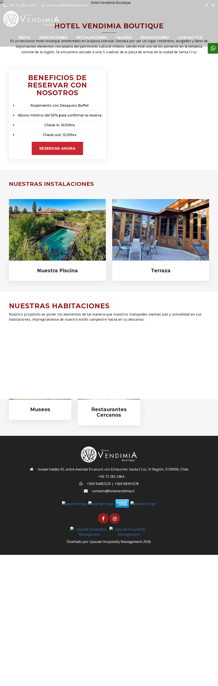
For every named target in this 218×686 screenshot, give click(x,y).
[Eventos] (57, 230)
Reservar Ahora (57, 148)
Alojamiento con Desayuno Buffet (59, 105)
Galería (124, 38)
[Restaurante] (160, 230)
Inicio (25, 38)
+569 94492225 (99, 483)
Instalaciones (91, 38)
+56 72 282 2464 (22, 5)
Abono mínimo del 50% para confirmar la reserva (60, 115)
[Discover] (143, 503)
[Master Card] (74, 503)
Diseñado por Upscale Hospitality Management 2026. (109, 541)
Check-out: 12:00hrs (59, 135)
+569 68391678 (127, 483)
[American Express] (122, 503)
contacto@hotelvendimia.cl (67, 5)
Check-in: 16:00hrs (59, 125)
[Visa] (101, 503)
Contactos (190, 38)
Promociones (155, 38)
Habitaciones (53, 38)
